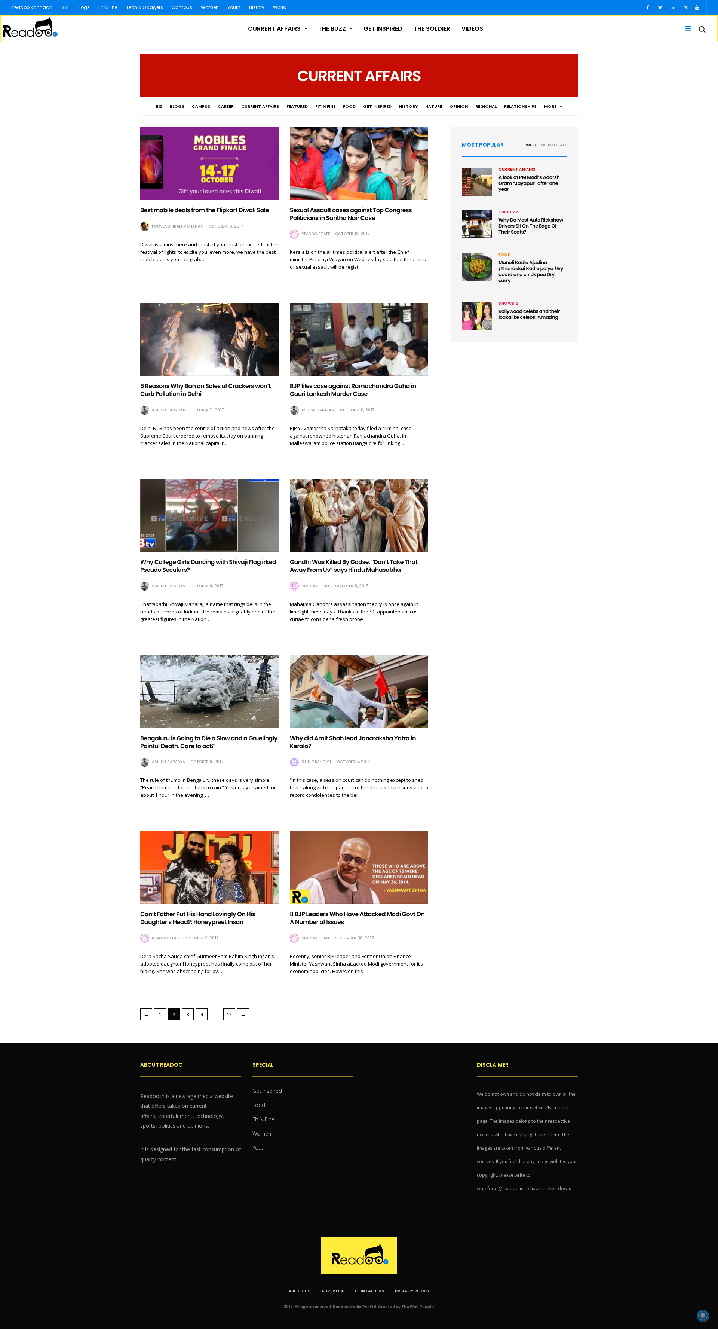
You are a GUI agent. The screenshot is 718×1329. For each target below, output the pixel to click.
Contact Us (369, 1291)
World (279, 7)
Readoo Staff (315, 234)
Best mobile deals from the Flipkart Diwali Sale (204, 210)
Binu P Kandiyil (316, 762)
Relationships (520, 106)
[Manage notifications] (703, 1316)
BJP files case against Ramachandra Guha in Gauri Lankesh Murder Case (353, 390)
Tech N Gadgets (144, 7)
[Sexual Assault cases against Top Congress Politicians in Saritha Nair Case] (359, 163)
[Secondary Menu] (685, 29)
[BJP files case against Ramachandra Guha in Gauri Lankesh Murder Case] (359, 339)
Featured (297, 106)
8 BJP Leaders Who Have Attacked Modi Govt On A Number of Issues (357, 918)
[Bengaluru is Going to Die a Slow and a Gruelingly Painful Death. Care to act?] (209, 691)
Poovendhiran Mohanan (177, 226)
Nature (433, 106)
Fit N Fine (107, 7)
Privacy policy (412, 1291)
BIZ (64, 7)
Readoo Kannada (32, 7)
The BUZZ (332, 28)
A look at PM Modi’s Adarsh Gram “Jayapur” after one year (528, 183)
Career (226, 106)
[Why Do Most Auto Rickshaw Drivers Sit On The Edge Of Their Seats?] (477, 224)
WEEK (531, 144)
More (551, 106)
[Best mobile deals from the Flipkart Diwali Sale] (209, 163)
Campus (182, 7)
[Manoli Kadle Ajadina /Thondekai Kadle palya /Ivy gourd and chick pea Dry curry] (477, 267)
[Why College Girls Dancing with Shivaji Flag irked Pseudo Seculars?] (209, 515)
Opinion (458, 106)
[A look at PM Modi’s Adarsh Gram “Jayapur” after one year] (477, 182)
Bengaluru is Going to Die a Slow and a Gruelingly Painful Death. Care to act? (208, 742)
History (256, 7)
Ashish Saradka (168, 410)
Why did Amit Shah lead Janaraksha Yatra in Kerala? (353, 742)
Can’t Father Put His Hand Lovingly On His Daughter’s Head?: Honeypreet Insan (197, 918)
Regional (486, 106)
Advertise (332, 1291)
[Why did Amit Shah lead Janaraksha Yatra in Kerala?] (359, 691)
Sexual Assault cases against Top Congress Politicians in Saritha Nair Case (351, 214)
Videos (472, 28)
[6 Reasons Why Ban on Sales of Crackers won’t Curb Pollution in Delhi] (209, 339)
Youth (233, 7)
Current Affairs (274, 28)
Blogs (83, 7)
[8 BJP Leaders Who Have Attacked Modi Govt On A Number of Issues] (359, 867)
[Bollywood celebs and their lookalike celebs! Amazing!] (477, 316)
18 (229, 1014)
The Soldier (432, 28)
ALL (563, 144)
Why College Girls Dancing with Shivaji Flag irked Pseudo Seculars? (208, 566)
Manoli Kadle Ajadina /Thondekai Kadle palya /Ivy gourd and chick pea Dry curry (530, 271)
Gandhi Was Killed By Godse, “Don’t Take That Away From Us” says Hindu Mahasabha (353, 566)
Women (210, 7)
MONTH (548, 144)
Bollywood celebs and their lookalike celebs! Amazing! (529, 314)
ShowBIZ (508, 303)
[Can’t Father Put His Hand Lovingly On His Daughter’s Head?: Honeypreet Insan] (209, 867)
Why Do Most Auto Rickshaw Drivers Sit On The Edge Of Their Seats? (530, 225)
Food (349, 106)
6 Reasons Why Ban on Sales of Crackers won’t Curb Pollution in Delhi (205, 390)
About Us (299, 1291)
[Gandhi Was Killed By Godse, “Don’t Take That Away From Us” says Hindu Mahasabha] (359, 515)
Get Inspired (382, 28)
